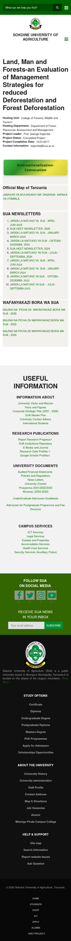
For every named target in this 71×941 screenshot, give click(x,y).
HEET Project (36, 933)
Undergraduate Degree (35, 718)
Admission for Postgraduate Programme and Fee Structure (35, 507)
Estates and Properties (35, 540)
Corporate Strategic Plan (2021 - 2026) (35, 411)
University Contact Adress (35, 419)
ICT (36, 916)
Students (36, 904)
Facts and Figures (35, 407)
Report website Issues (36, 857)
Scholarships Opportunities (35, 752)
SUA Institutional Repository (35, 443)
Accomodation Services (35, 544)
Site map (35, 843)
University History (35, 774)
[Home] (35, 23)
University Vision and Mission (35, 403)
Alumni (35, 815)
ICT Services (35, 532)
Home (35, 898)
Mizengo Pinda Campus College (35, 822)
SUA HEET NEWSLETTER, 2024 (30, 248)
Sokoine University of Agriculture (35, 37)
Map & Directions (36, 801)
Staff (35, 910)
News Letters (36, 479)
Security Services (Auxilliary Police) (35, 552)
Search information (35, 850)
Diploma (35, 711)
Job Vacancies (36, 808)
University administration (36, 780)
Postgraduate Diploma (35, 725)
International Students (35, 423)
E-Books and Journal (35, 447)
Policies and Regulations (35, 475)
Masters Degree (36, 732)
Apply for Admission (36, 746)
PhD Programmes (35, 739)
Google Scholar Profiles (34, 455)
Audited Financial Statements (35, 472)
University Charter (35, 483)
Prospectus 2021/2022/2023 (35, 488)
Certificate (35, 704)
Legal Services (35, 536)
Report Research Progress (34, 439)
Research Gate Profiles (34, 451)
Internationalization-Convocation (35, 167)
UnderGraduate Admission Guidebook (35, 498)
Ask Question (35, 863)
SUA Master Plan (35, 415)
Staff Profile (35, 787)
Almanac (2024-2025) (35, 491)
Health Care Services (35, 548)
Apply (35, 922)
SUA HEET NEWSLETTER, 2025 (30, 228)
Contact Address (35, 794)
